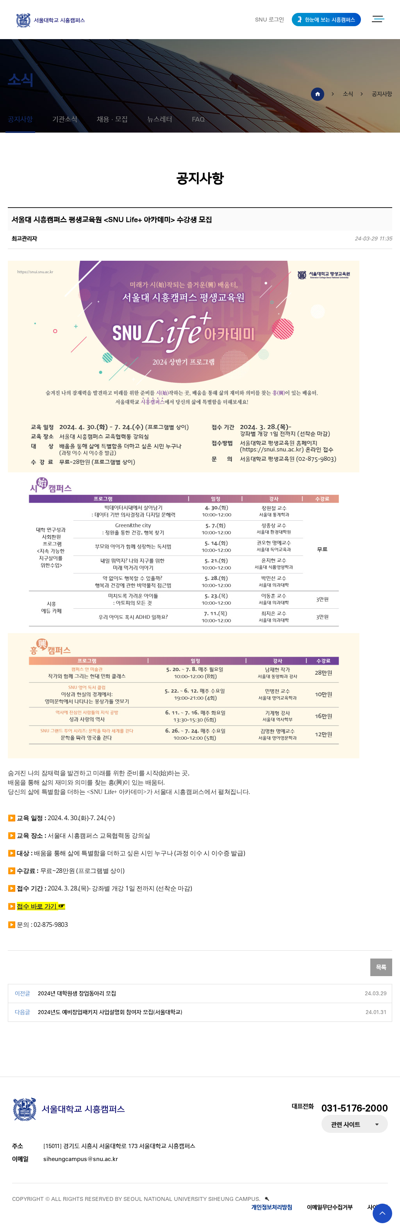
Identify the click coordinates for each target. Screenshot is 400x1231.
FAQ (198, 119)
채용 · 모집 (112, 119)
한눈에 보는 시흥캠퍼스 (329, 19)
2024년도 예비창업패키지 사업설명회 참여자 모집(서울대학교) (110, 1012)
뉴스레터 (159, 119)
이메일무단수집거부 (330, 1207)
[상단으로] (382, 1213)
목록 (381, 967)
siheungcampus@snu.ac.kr (80, 1159)
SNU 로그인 (269, 19)
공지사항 (20, 119)
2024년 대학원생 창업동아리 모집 (77, 993)
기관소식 (64, 119)
